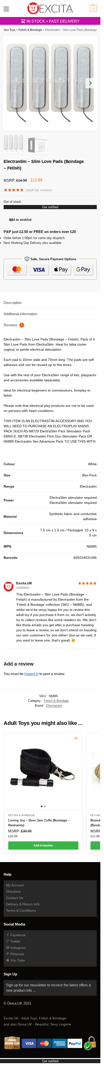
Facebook (17, 935)
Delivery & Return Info (23, 904)
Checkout (13, 891)
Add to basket (43, 845)
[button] (93, 8)
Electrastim (54, 705)
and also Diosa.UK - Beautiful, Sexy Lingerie (37, 1024)
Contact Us (14, 898)
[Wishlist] (76, 738)
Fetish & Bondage (30, 30)
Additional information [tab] (20, 314)
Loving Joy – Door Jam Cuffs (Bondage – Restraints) (39, 823)
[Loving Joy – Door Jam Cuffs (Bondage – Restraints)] (43, 771)
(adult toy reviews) (39, 190)
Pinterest (16, 954)
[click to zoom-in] (50, 83)
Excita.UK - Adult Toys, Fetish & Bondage (35, 1018)
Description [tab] (13, 303)
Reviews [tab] (13, 325)
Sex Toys (9, 30)
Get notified (50, 207)
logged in (31, 674)
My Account (15, 885)
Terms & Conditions (21, 910)
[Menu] (7, 8)
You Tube (17, 960)
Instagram (17, 948)
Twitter (15, 941)
